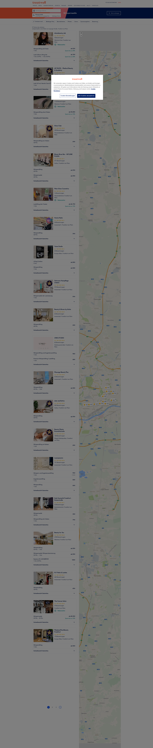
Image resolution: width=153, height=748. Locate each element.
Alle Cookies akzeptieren (86, 95)
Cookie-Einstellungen (68, 95)
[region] (77, 87)
